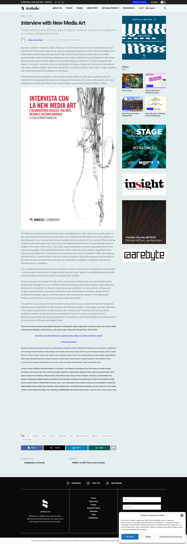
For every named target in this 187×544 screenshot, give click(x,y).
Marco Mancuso (82, 436)
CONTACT (48, 2)
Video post (93, 501)
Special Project (140, 2)
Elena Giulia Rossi (36, 40)
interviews (62, 436)
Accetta (129, 537)
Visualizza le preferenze (171, 537)
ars (28, 436)
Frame (93, 505)
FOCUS (69, 8)
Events (71, 40)
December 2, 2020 (53, 40)
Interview (93, 511)
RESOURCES (128, 8)
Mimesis (95, 436)
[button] (182, 515)
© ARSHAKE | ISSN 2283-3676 (32, 2)
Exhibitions (93, 518)
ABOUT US (57, 8)
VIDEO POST (92, 8)
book (44, 436)
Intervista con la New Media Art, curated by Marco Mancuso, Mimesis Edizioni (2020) (68, 336)
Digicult (52, 436)
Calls (126, 86)
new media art (108, 436)
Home (23, 16)
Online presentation (69, 342)
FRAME (79, 8)
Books (29, 16)
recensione (27, 439)
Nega (148, 537)
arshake (35, 436)
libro (71, 436)
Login (155, 2)
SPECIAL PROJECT (110, 8)
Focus (77, 40)
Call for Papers (127, 90)
